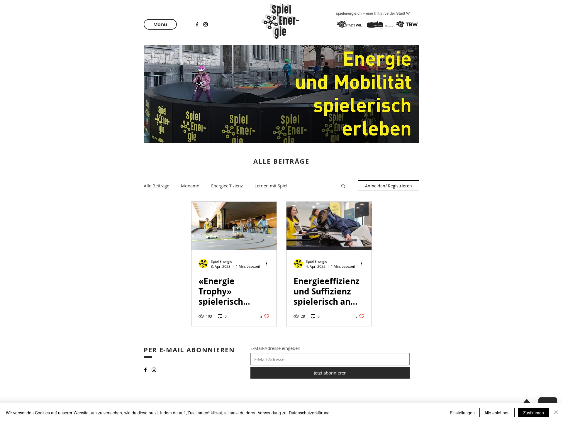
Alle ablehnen (497, 413)
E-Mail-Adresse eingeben (275, 348)
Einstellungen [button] (462, 413)
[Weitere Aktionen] (268, 263)
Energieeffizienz (227, 186)
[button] (160, 24)
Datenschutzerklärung (309, 413)
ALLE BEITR (274, 161)
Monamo (190, 186)
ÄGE (302, 161)
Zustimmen (533, 413)
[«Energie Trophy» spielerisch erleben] (234, 226)
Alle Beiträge (156, 186)
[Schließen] (555, 412)
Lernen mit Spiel (271, 186)
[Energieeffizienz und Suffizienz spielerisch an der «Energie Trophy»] (329, 226)
